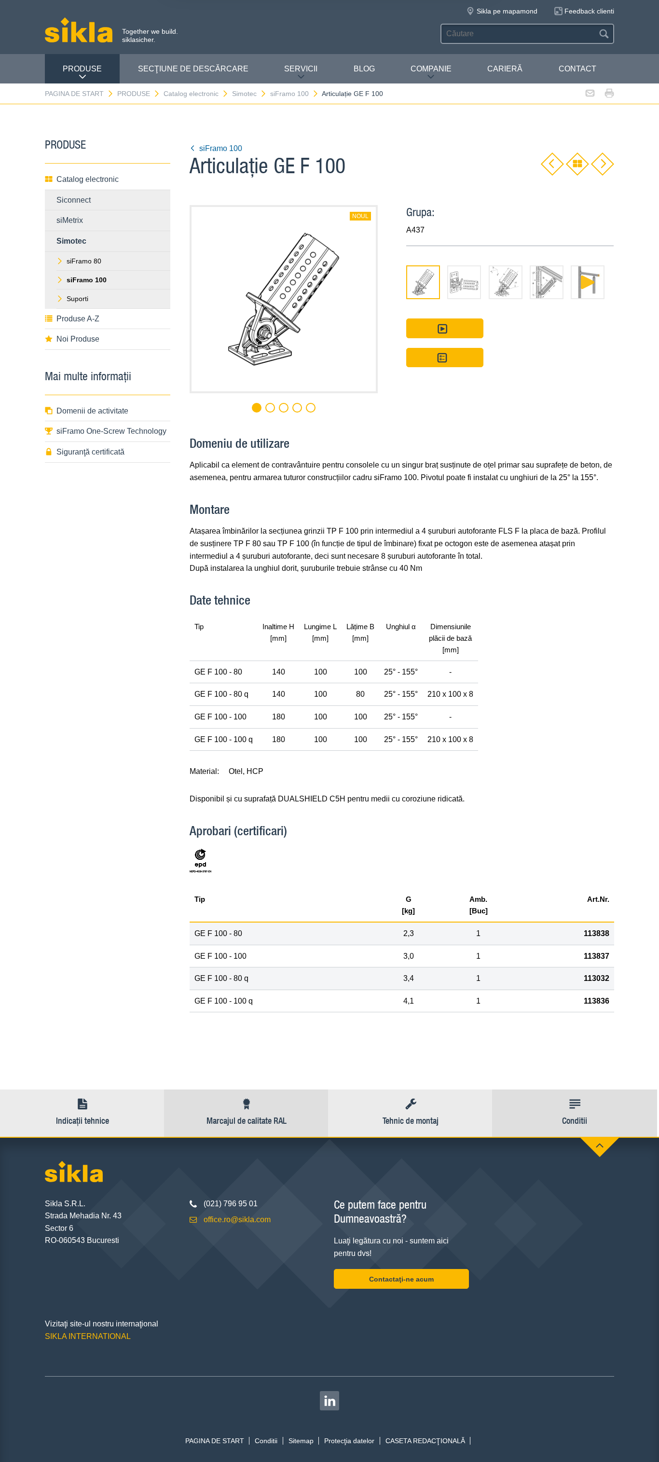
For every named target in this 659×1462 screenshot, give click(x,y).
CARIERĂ (504, 69)
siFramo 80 (84, 261)
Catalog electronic (191, 93)
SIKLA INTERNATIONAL (88, 1336)
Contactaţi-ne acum (401, 1279)
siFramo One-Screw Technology (111, 431)
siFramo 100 (289, 93)
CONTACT (577, 69)
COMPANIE (431, 69)
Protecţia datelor (349, 1441)
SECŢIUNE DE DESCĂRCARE (193, 69)
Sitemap (301, 1441)
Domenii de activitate (92, 411)
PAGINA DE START (74, 93)
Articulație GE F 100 (352, 93)
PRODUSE (82, 69)
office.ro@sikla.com (237, 1219)
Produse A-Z (77, 319)
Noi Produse (77, 339)
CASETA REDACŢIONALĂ (425, 1441)
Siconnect (73, 200)
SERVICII (300, 69)
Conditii (266, 1441)
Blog (364, 69)
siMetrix (69, 220)
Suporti (77, 299)
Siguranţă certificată (90, 452)
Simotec (244, 93)
